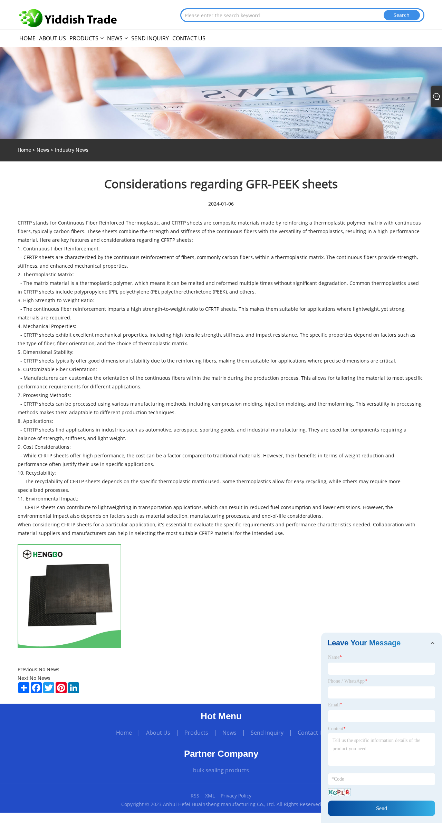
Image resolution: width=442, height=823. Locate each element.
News (43, 150)
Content (337, 728)
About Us (158, 732)
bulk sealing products (221, 770)
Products (196, 732)
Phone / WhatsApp (347, 681)
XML (210, 795)
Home (124, 732)
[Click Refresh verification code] (339, 792)
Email (335, 704)
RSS (195, 795)
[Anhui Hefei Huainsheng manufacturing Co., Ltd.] (68, 18)
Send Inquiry (267, 732)
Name (335, 657)
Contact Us (312, 732)
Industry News (71, 150)
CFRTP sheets (176, 240)
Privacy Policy (236, 795)
